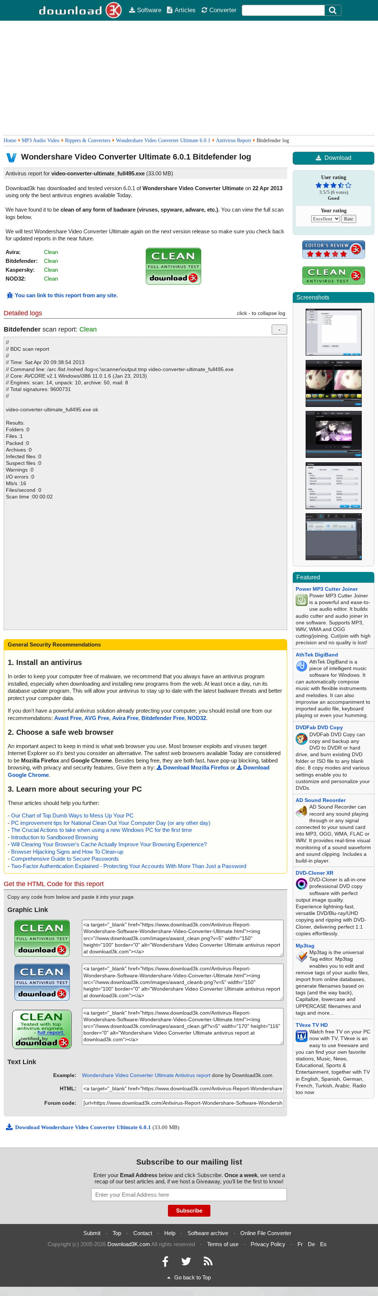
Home (10, 140)
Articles (185, 10)
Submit (91, 1233)
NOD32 (197, 718)
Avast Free (68, 718)
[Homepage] (81, 10)
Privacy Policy (268, 1244)
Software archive (208, 1233)
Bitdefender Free (163, 718)
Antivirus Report (233, 140)
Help (169, 1233)
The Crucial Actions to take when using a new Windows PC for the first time (101, 830)
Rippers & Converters (87, 140)
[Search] (332, 10)
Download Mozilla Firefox (196, 767)
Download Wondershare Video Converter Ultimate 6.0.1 (83, 1127)
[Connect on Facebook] (165, 1263)
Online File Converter (265, 1233)
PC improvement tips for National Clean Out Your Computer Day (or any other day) (110, 823)
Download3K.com (128, 1244)
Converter (223, 10)
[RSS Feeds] (208, 1263)
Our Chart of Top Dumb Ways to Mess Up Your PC (72, 815)
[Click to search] (333, 10)
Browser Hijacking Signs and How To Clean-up (67, 851)
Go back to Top (192, 1277)
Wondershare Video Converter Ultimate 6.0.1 (163, 140)
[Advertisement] (189, 78)
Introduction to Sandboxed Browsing (54, 837)
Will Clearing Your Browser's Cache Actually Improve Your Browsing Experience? (109, 844)
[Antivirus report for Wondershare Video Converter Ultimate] (173, 283)
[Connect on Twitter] (186, 1263)
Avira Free (125, 718)
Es (323, 1244)
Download (337, 158)
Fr (300, 1244)
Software (149, 10)
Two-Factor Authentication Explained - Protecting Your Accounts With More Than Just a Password (128, 866)
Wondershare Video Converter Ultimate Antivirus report (146, 1075)
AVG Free (97, 718)
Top (117, 1233)
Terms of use (222, 1244)
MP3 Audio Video (40, 140)
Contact (142, 1233)
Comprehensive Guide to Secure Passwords (65, 859)
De (311, 1244)
